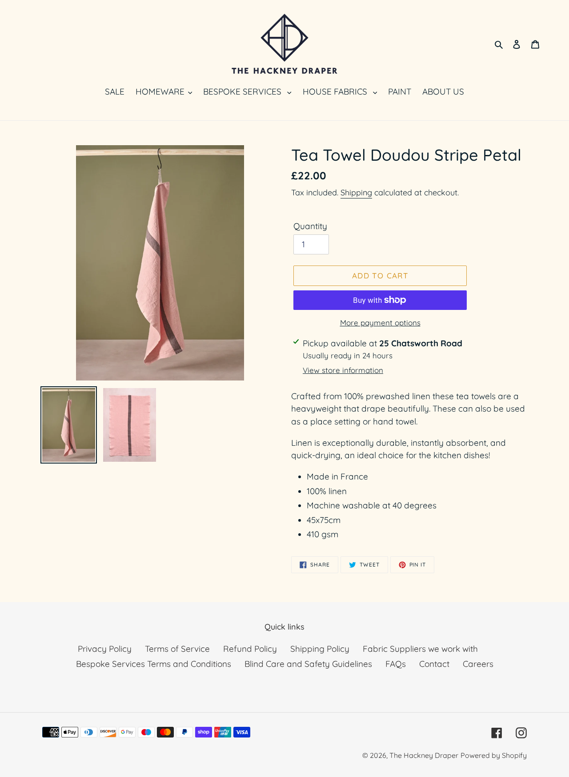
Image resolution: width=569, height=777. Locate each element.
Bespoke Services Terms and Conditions (153, 663)
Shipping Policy (319, 648)
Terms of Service (177, 648)
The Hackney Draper (423, 755)
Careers (478, 663)
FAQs (395, 663)
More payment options (380, 322)
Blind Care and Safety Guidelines (308, 663)
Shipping (356, 192)
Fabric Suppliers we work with (420, 648)
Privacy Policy (105, 648)
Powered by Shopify (494, 755)
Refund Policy (250, 648)
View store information (343, 370)
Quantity (310, 226)
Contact (434, 663)
